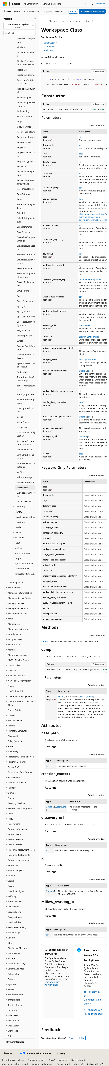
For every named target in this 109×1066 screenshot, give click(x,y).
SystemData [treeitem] (22, 372)
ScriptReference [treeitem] (24, 226)
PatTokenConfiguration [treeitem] (26, 40)
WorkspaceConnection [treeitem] (26, 494)
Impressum (62, 1064)
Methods (48, 46)
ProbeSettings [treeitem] (23, 111)
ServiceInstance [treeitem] (24, 268)
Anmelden (101, 3)
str (80, 137)
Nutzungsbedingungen (43, 1064)
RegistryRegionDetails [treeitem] (26, 154)
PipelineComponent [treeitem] (26, 54)
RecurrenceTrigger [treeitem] (26, 137)
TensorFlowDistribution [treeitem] (25, 576)
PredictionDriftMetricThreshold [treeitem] (26, 82)
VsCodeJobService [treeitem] (25, 482)
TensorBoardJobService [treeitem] (26, 387)
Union (61, 696)
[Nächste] (85, 4)
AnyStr (90, 696)
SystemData (60, 806)
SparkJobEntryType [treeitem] (26, 316)
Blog (51, 1060)
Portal (73, 11)
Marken (77, 1064)
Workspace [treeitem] (22, 487)
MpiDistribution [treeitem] (22, 553)
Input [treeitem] (17, 543)
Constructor (49, 43)
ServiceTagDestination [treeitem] (26, 284)
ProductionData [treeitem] (24, 116)
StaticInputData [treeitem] (24, 335)
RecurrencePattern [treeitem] (26, 132)
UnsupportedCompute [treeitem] (26, 410)
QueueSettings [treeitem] (24, 126)
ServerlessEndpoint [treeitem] (26, 254)
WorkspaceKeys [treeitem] (24, 501)
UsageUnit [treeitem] (22, 427)
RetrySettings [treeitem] (23, 194)
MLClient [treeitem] (19, 548)
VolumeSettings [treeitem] (24, 477)
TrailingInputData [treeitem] (25, 394)
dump (45, 641)
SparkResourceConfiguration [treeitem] (26, 323)
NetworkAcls (85, 325)
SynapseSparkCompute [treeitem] (26, 348)
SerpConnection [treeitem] (24, 232)
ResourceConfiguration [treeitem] (26, 173)
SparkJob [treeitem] (21, 306)
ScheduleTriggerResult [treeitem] (26, 220)
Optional (83, 370)
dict (81, 153)
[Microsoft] (5, 4)
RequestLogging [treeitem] (25, 161)
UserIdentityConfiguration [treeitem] (26, 434)
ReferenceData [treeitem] (24, 142)
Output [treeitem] (18, 558)
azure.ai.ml (75, 21)
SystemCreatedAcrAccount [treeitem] (25, 356)
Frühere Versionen (36, 1060)
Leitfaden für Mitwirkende (52, 983)
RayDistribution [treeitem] (22, 568)
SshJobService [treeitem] (23, 330)
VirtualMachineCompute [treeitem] (25, 456)
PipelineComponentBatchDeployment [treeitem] (26, 63)
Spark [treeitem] (19, 296)
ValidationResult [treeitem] (25, 449)
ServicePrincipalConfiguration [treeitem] (26, 275)
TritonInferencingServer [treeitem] (26, 401)
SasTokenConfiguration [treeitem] (26, 206)
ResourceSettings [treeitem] (25, 188)
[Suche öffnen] (92, 3)
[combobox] (19, 26)
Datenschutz (77, 1060)
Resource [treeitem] (21, 166)
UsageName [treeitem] (23, 422)
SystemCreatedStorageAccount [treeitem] (26, 365)
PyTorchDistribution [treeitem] (24, 563)
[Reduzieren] (35, 18)
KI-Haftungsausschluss (13, 1060)
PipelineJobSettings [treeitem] (26, 75)
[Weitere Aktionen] (104, 21)
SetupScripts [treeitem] (23, 290)
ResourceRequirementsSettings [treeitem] (26, 182)
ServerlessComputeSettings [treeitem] (26, 239)
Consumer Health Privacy (14, 1064)
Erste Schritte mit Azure (92, 11)
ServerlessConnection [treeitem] (26, 247)
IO (85, 696)
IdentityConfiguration (89, 336)
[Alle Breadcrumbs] (43, 21)
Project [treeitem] (20, 121)
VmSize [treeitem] (20, 472)
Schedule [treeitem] (21, 213)
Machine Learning (57, 21)
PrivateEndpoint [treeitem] (24, 97)
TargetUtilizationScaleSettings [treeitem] (26, 379)
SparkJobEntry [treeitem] (23, 311)
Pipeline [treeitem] (21, 47)
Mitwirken (63, 1060)
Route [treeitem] (20, 199)
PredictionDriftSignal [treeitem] (26, 90)
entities (87, 21)
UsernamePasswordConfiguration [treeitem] (26, 443)
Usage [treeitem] (20, 417)
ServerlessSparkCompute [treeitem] (26, 261)
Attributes (48, 50)
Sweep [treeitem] (20, 340)
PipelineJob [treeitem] (22, 69)
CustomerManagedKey (90, 279)
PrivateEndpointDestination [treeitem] (26, 104)
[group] (74, 81)
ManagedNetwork (87, 359)
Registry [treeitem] (21, 147)
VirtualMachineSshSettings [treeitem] (26, 465)
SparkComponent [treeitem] (25, 301)
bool (81, 199)
